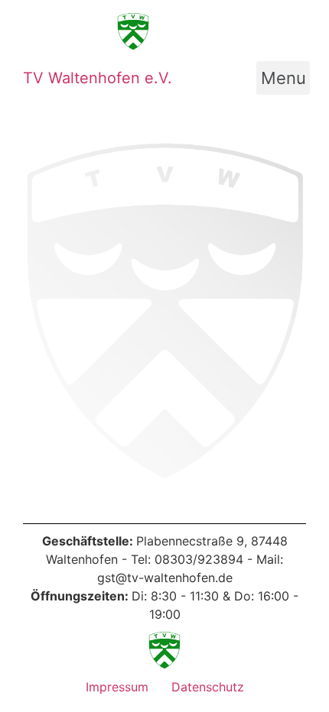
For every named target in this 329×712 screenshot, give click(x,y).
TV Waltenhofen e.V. (97, 78)
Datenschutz (207, 686)
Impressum (117, 686)
